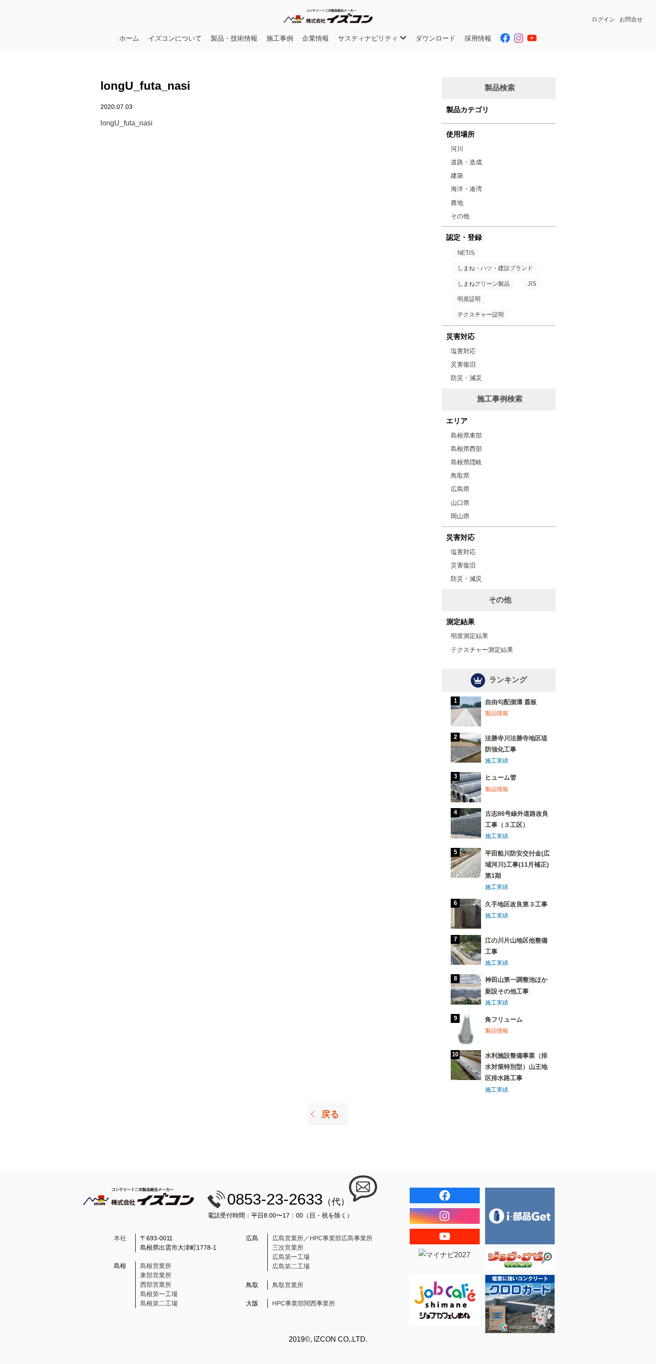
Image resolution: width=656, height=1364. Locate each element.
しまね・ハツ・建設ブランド (495, 268)
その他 (460, 216)
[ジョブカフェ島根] (445, 1300)
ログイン (603, 19)
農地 (457, 202)
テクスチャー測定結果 (482, 649)
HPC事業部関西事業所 (303, 1303)
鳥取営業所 (287, 1285)
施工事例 (279, 38)
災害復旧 (463, 364)
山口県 (460, 502)
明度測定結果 (469, 635)
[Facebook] (445, 1195)
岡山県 (460, 516)
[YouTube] (445, 1236)
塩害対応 (463, 351)
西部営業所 (155, 1284)
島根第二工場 (159, 1303)
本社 (120, 1238)
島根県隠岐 (466, 462)
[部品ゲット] (520, 1216)
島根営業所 (155, 1265)
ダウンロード (435, 38)
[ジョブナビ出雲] (520, 1259)
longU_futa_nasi (126, 123)
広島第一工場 (291, 1256)
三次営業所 (287, 1247)
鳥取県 (460, 475)
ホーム (129, 38)
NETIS (466, 253)
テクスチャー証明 (480, 314)
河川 (457, 148)
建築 (457, 175)
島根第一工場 (159, 1293)
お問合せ (631, 19)
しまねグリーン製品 (483, 283)
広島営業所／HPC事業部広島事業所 (322, 1238)
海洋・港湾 (466, 188)
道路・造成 (466, 162)
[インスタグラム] (445, 1216)
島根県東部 (466, 435)
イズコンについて (175, 38)
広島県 (460, 488)
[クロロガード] (520, 1304)
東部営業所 (155, 1275)
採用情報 (478, 38)
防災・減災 (466, 377)
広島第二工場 (291, 1266)
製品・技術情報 (234, 38)
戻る (330, 1114)
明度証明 (469, 299)
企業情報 (315, 38)
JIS (531, 283)
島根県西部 (466, 448)
